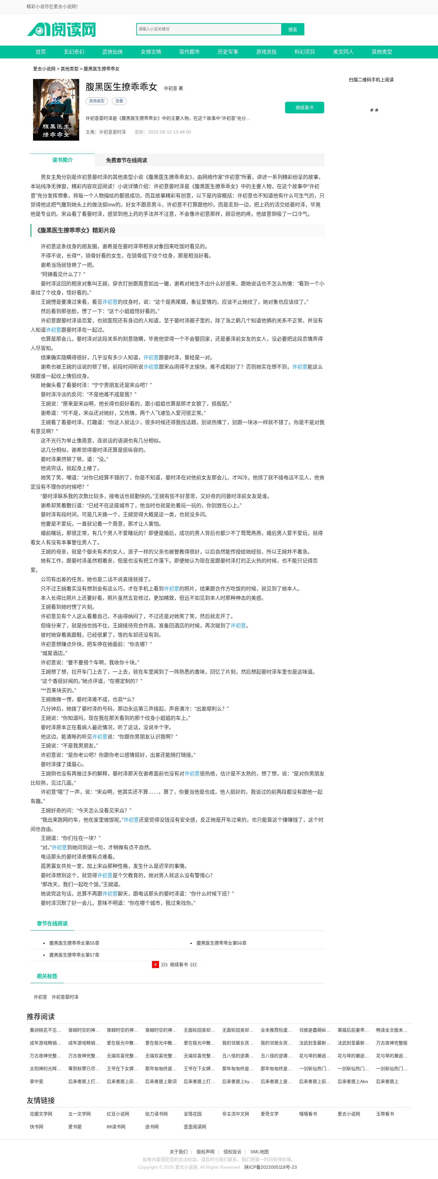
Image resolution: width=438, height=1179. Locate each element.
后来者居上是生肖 (279, 1081)
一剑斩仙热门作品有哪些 (400, 1068)
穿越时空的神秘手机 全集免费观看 (179, 1030)
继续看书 (305, 107)
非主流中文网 (235, 1113)
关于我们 (179, 1151)
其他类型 (382, 52)
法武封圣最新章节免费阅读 (326, 1042)
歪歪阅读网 (195, 1126)
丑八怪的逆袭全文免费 (244, 1055)
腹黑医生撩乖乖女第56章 (222, 943)
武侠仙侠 (112, 52)
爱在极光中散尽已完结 (167, 1042)
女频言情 (151, 52)
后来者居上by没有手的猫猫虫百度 (256, 1081)
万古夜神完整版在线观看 (54, 1055)
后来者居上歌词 (161, 1081)
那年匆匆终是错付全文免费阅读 (292, 1068)
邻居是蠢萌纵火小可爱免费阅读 (330, 1030)
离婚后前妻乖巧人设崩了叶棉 (367, 1030)
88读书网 (116, 1126)
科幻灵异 (305, 52)
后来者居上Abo (353, 1081)
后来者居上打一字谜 (88, 1081)
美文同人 (343, 52)
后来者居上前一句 (317, 1081)
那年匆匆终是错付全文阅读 (249, 1068)
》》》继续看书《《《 (179, 964)
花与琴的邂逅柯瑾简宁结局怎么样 (371, 1055)
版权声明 (206, 1151)
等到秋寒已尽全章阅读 (90, 1068)
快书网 (36, 1126)
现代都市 (189, 52)
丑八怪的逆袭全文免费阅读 (288, 1055)
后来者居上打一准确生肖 (208, 1081)
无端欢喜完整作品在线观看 (211, 1055)
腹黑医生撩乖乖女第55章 (74, 943)
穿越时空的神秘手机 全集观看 (98, 1030)
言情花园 (193, 1113)
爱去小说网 (44, 68)
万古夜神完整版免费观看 (93, 1055)
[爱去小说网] (62, 29)
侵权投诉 (232, 1151)
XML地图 (259, 1151)
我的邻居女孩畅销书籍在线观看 (253, 1042)
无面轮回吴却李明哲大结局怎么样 (217, 1030)
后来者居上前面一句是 (129, 1081)
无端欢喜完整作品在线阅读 (172, 1055)
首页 (41, 52)
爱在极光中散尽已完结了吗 (211, 1042)
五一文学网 (79, 1113)
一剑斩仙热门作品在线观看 (365, 1068)
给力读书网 (156, 1113)
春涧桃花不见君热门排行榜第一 (61, 1030)
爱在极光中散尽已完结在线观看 (138, 1042)
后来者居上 (387, 1081)
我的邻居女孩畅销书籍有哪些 (290, 1042)
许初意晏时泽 (65, 997)
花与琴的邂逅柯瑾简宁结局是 (405, 1055)
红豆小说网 (118, 1113)
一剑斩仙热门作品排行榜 (324, 1068)
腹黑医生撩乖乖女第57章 (74, 954)
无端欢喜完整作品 (125, 1055)
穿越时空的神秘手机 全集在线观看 (141, 1030)
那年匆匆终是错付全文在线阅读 (176, 1068)
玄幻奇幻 (74, 52)
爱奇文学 (270, 1113)
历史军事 (228, 52)
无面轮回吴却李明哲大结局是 (251, 1030)
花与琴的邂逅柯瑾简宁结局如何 (330, 1055)
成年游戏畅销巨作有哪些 (93, 1042)
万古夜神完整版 (392, 1042)
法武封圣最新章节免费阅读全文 (369, 1042)
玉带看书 (385, 1113)
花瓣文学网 (41, 1113)
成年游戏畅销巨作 (48, 1042)
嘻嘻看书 (308, 1113)
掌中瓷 (36, 1081)
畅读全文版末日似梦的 (398, 1030)
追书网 (152, 1126)
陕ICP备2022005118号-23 (270, 1167)
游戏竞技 (266, 52)
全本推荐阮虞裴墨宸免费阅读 (290, 1030)
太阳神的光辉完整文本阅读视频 (61, 1068)
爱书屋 (75, 1126)
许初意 (110, 302)
